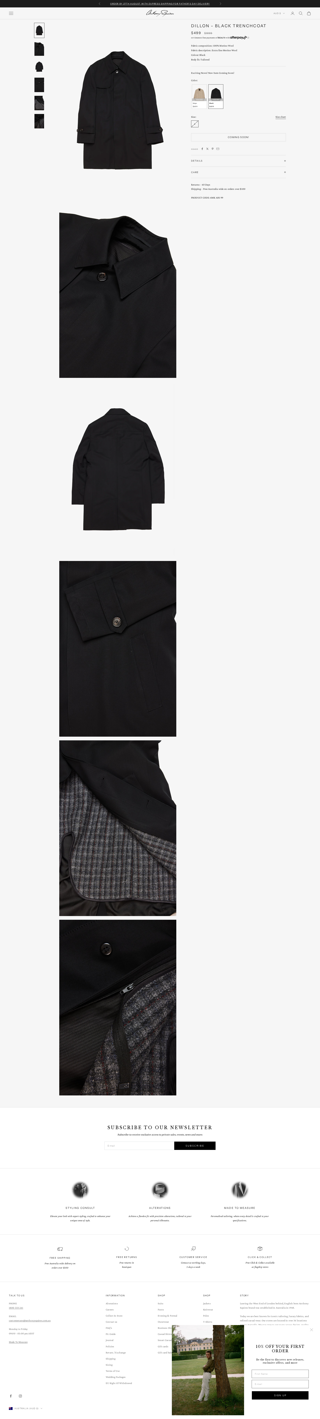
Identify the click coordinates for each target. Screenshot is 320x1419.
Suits (160, 1303)
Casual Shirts (165, 1333)
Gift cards (163, 1346)
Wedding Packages (116, 1376)
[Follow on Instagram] (20, 1396)
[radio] (199, 96)
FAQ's (109, 1327)
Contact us (111, 1321)
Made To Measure (18, 1341)
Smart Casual (165, 1340)
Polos (206, 1315)
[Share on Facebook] (202, 148)
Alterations (112, 1303)
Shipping (111, 1358)
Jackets (207, 1303)
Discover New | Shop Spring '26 (160, 3)
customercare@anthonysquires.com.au (30, 1320)
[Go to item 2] (39, 48)
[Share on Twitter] (207, 148)
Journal (110, 1340)
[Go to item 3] (39, 66)
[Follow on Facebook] (11, 1396)
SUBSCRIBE (195, 1145)
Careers (110, 1309)
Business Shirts (166, 1327)
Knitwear (208, 1309)
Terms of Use (113, 1370)
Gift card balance (167, 1352)
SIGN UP (280, 1395)
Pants (161, 1309)
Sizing (109, 1364)
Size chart (281, 116)
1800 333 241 (16, 1307)
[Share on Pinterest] (212, 148)
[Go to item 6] (39, 121)
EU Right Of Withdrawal (119, 1383)
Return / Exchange (116, 1352)
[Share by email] (217, 148)
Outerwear (163, 1321)
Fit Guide (111, 1333)
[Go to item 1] (39, 30)
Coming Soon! (238, 137)
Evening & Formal (167, 1315)
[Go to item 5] (39, 103)
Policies (110, 1346)
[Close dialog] (311, 1330)
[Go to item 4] (39, 84)
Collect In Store (114, 1315)
